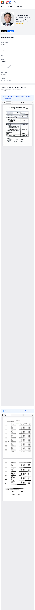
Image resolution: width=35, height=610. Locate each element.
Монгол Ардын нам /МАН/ (23, 17)
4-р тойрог (19, 6)
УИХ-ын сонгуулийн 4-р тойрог (24, 20)
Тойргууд (9, 6)
